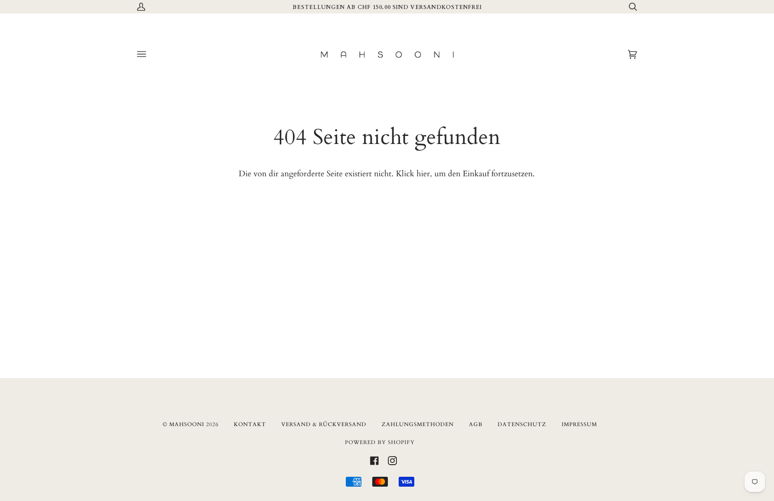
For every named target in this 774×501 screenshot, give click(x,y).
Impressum (579, 424)
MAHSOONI (186, 424)
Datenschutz (522, 424)
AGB (475, 424)
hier (423, 173)
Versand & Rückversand (323, 424)
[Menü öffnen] (150, 54)
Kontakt (250, 424)
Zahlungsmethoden (418, 424)
